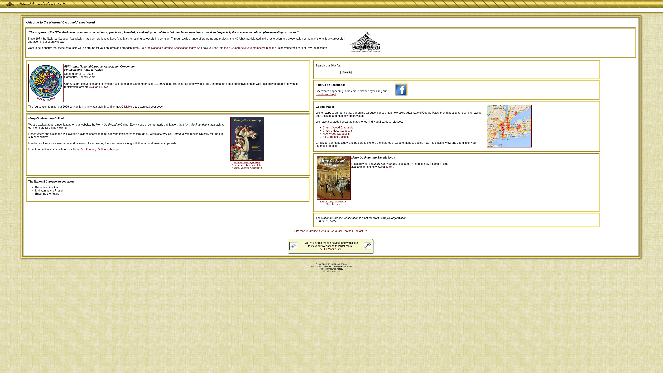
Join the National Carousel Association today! (168, 47)
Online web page (96, 149)
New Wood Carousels (336, 133)
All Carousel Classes (336, 136)
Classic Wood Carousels (338, 127)
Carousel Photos (341, 230)
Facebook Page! (326, 94)
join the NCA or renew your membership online (247, 47)
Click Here (127, 106)
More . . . (391, 166)
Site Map (299, 230)
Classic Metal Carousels (338, 130)
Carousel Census (318, 230)
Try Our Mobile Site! (330, 249)
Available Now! (98, 86)
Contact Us (360, 230)
